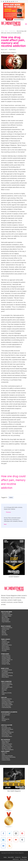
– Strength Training (5, 663)
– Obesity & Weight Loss (6, 659)
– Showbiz (3, 720)
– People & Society (5, 730)
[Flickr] (3, 846)
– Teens (3, 694)
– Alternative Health (5, 613)
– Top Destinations (5, 649)
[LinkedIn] (9, 1)
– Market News (4, 674)
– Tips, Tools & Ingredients (7, 749)
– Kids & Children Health (6, 687)
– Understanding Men (6, 707)
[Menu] (26, 24)
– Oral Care (3, 633)
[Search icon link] (26, 1)
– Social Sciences (5, 735)
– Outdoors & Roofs (5, 760)
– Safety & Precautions (6, 645)
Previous (8, 512)
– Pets (2, 691)
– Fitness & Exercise (5, 656)
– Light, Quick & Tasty (6, 745)
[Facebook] (1, 1)
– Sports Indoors (5, 646)
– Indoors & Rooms (5, 758)
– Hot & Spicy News (5, 713)
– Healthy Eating (5, 742)
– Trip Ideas (4, 650)
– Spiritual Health (5, 620)
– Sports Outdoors (5, 647)
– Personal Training (5, 661)
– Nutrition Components (6, 746)
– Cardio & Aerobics (5, 655)
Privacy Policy (23, 859)
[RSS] (9, 846)
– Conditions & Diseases (6, 614)
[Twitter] (3, 1)
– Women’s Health (5, 618)
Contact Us (17, 857)
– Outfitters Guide (5, 642)
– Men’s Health (4, 617)
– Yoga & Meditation (5, 621)
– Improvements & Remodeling (8, 757)
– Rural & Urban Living (6, 733)
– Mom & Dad (4, 688)
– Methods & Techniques (7, 675)
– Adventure (4, 640)
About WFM (11, 857)
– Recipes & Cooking (6, 748)
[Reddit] (11, 1)
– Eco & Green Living (6, 727)
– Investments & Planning (7, 672)
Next (5, 524)
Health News (12, 49)
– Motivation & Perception (7, 729)
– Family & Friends (5, 685)
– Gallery (3, 754)
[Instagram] (5, 1)
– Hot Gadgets (4, 671)
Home (5, 857)
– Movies (3, 716)
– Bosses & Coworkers (6, 682)
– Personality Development (7, 732)
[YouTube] (13, 1)
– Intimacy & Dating (5, 700)
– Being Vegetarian (5, 741)
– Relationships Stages (6, 703)
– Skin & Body (4, 634)
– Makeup (3, 631)
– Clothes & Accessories (6, 627)
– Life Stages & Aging (6, 616)
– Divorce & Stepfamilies (6, 684)
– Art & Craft (4, 726)
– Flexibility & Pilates (6, 658)
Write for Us (16, 859)
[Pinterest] (7, 1)
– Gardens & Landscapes (7, 755)
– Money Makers (5, 677)
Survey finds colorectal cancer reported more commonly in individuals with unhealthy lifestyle (13, 519)
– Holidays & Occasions (6, 743)
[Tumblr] (15, 1)
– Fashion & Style (5, 629)
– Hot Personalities (5, 714)
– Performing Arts (5, 719)
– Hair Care (3, 630)
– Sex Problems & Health (7, 704)
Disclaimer (24, 857)
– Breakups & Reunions (6, 698)
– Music (3, 717)
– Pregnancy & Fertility (6, 692)
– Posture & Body (5, 662)
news (11, 497)
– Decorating (4, 752)
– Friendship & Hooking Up (7, 701)
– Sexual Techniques (6, 706)
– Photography (4, 643)
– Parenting (3, 690)
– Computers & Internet (6, 669)
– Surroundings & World (6, 736)
